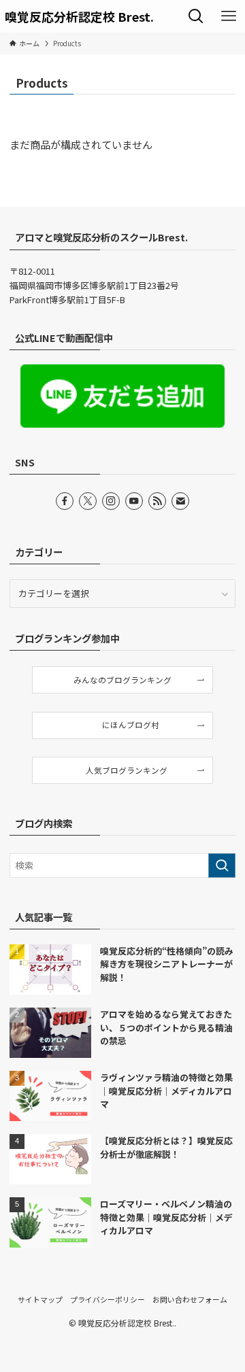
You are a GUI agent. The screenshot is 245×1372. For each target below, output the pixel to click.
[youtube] (134, 501)
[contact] (180, 501)
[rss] (157, 501)
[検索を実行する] (221, 865)
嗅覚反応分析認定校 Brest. (79, 16)
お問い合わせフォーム (189, 1299)
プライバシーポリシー (107, 1299)
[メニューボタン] (228, 16)
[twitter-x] (88, 501)
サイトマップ (40, 1299)
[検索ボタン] (196, 16)
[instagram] (111, 501)
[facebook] (65, 501)
